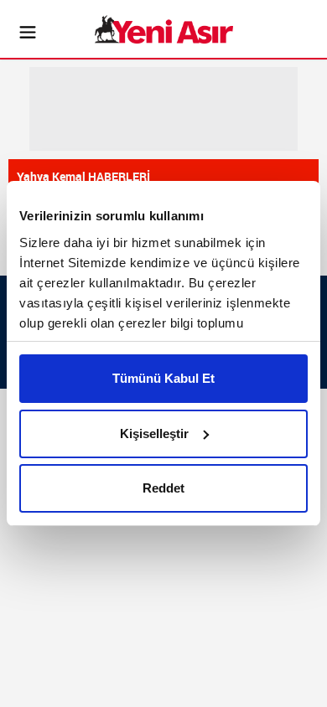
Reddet (163, 488)
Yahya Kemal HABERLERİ (83, 176)
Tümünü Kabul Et (163, 378)
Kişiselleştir (154, 433)
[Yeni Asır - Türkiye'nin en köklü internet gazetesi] (164, 29)
